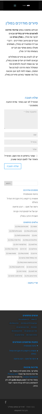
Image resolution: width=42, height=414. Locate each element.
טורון (34, 235)
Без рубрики (24, 319)
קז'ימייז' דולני (21, 271)
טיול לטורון (33, 244)
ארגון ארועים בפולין (21, 226)
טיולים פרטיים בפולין (30, 240)
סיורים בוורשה (32, 267)
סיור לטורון (33, 271)
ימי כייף (23, 249)
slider (34, 319)
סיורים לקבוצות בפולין (17, 267)
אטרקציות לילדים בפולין (29, 323)
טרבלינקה (33, 249)
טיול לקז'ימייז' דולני (19, 244)
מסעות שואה (11, 253)
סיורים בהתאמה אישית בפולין (27, 262)
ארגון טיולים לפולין (15, 231)
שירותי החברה (31, 335)
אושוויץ (34, 226)
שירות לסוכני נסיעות (15, 276)
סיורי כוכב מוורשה (22, 327)
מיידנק (34, 253)
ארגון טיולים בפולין (30, 231)
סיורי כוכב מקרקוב (30, 331)
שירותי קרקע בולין (31, 276)
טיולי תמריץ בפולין (14, 240)
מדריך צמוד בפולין (11, 249)
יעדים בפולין (14, 323)
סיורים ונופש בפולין (16, 407)
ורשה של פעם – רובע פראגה (25, 207)
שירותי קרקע (19, 335)
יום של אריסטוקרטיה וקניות (25, 211)
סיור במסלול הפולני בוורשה (28, 258)
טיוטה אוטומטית (30, 194)
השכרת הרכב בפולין (29, 216)
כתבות (34, 327)
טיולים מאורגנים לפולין (22, 235)
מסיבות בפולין (23, 253)
